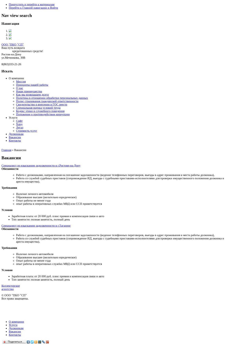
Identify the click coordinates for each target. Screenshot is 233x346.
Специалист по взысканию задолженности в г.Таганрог (36, 225)
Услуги (13, 325)
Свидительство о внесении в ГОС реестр (41, 104)
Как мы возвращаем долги (32, 94)
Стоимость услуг (26, 130)
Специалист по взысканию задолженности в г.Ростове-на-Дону (40, 165)
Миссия (21, 81)
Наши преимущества (29, 91)
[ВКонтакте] (28, 342)
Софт (19, 120)
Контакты (15, 140)
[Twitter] (32, 342)
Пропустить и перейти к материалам (31, 4)
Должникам (16, 134)
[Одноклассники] (36, 342)
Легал (19, 127)
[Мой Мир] (40, 342)
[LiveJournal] (44, 342)
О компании (16, 321)
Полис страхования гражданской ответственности (47, 101)
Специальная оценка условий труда (38, 107)
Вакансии (15, 137)
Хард (19, 124)
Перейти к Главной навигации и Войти (33, 7)
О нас (19, 88)
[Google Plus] (47, 342)
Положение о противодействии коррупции (43, 114)
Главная (6, 150)
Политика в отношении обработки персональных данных (52, 97)
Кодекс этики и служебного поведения (40, 111)
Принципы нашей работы (32, 84)
